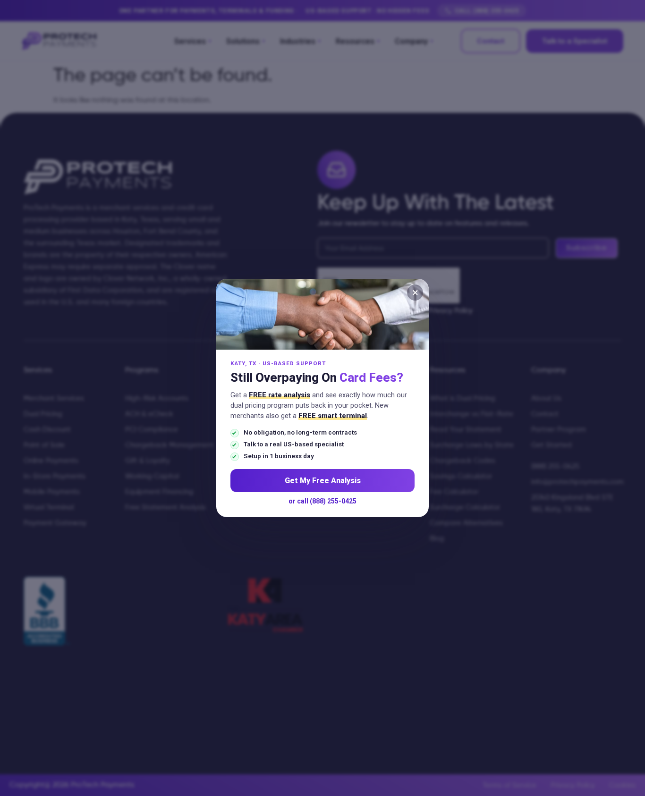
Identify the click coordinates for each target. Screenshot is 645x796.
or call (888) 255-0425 (322, 501)
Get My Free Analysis (323, 480)
